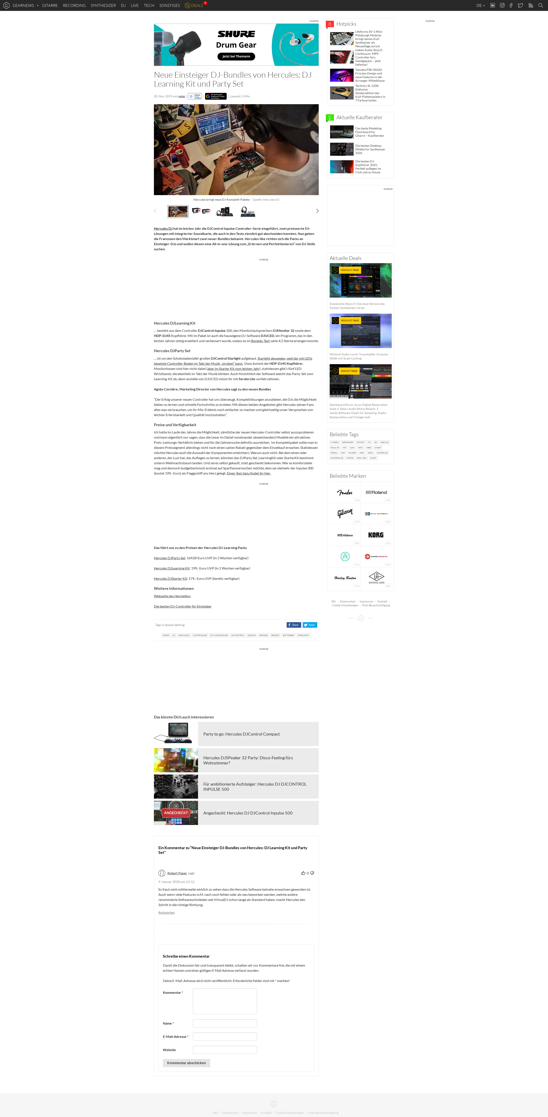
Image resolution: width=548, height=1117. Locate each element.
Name (168, 1023)
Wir (333, 601)
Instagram (502, 5)
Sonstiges (169, 5)
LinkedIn (492, 5)
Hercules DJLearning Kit (172, 568)
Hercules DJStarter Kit (170, 578)
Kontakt (382, 601)
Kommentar (173, 992)
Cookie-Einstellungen (345, 605)
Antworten (166, 912)
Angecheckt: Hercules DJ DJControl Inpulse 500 (248, 812)
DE (479, 5)
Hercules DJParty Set (169, 558)
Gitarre (50, 5)
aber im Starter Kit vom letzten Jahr (233, 368)
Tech (149, 5)
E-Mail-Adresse (175, 1036)
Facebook (511, 5)
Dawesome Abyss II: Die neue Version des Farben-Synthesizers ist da (357, 289)
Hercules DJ (163, 228)
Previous (157, 211)
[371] (345, 556)
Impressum (366, 601)
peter (181, 96)
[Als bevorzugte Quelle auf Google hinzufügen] (216, 96)
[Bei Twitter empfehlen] (309, 625)
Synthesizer (103, 5)
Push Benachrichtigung (376, 605)
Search (541, 5)
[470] (345, 513)
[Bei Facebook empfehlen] (293, 625)
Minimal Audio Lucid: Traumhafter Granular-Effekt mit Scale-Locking (359, 339)
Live (135, 5)
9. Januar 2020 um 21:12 (176, 882)
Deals (197, 5)
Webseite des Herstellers (172, 596)
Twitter (520, 5)
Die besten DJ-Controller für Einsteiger (182, 606)
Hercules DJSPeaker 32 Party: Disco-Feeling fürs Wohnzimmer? (248, 760)
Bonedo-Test (260, 341)
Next (315, 211)
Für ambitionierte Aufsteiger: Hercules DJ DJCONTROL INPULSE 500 (255, 786)
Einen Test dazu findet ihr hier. (249, 473)
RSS (530, 5)
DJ (123, 5)
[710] (345, 492)
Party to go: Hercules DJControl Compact (241, 733)
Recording (74, 5)
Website (169, 1050)
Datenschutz (348, 601)
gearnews (23, 5)
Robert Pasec (177, 873)
